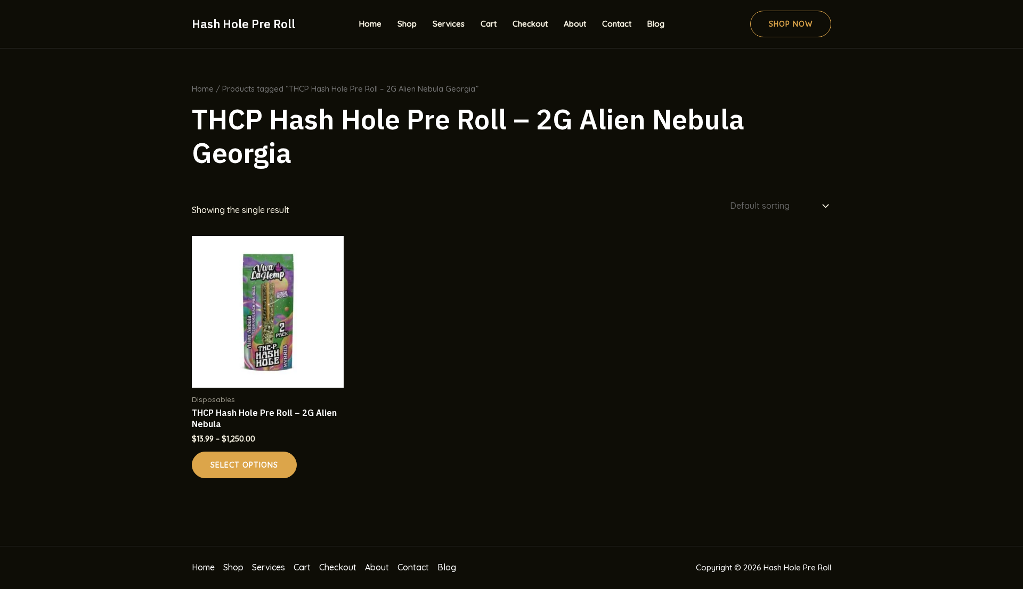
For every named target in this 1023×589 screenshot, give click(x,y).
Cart (489, 24)
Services (449, 24)
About (575, 24)
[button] (790, 24)
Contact (616, 24)
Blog (655, 24)
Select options (244, 465)
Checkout (530, 24)
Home (370, 24)
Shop (407, 24)
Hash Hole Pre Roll (243, 23)
